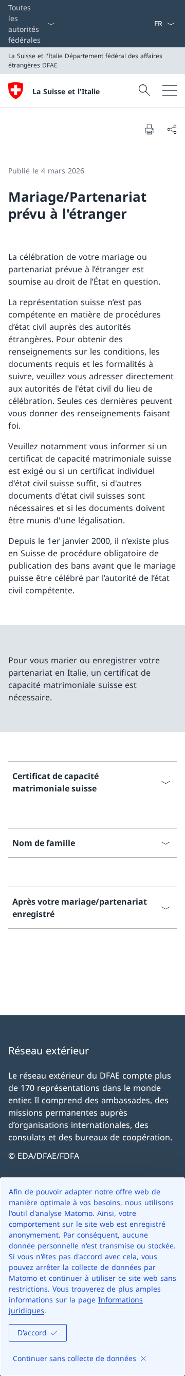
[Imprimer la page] (149, 129)
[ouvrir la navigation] (169, 90)
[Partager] (171, 129)
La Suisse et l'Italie (66, 91)
